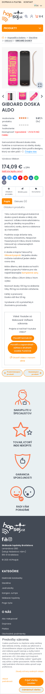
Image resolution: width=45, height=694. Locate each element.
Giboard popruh (12, 255)
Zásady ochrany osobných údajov (30, 671)
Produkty (10, 28)
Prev (4, 96)
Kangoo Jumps (10, 593)
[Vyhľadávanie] (26, 16)
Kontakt (28, 2)
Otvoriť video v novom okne (23, 359)
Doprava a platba (11, 2)
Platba (5, 628)
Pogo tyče (7, 603)
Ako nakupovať (9, 618)
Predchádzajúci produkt (13, 373)
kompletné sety (30, 272)
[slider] (24, 118)
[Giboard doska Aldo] (22, 67)
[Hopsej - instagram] (10, 540)
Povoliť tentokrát (22, 338)
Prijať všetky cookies (31, 682)
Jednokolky (8, 588)
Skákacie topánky (11, 598)
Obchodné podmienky (14, 633)
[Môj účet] (31, 16)
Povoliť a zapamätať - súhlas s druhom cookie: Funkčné (22, 347)
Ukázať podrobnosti (7, 679)
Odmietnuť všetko (31, 689)
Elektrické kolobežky (12, 578)
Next (41, 96)
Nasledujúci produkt (33, 373)
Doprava (6, 623)
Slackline (6, 583)
